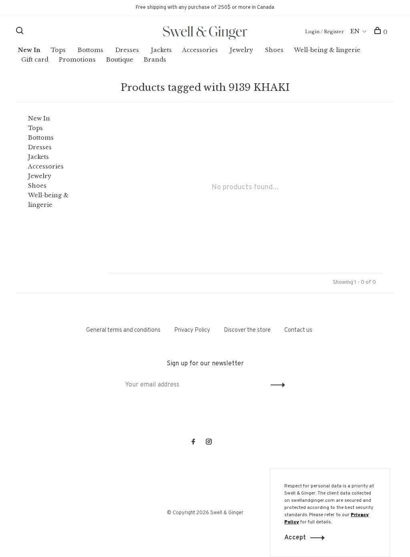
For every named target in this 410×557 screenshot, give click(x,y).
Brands (155, 59)
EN (355, 31)
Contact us (298, 330)
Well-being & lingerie (327, 50)
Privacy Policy (192, 330)
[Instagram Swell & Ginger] (208, 443)
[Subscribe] (275, 385)
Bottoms (90, 50)
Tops (58, 50)
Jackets (161, 50)
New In (29, 50)
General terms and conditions (123, 330)
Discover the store (247, 330)
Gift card (34, 59)
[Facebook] (193, 443)
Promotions (77, 59)
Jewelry (241, 50)
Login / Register (324, 31)
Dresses (127, 50)
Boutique (119, 59)
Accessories (200, 50)
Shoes (274, 50)
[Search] (20, 32)
